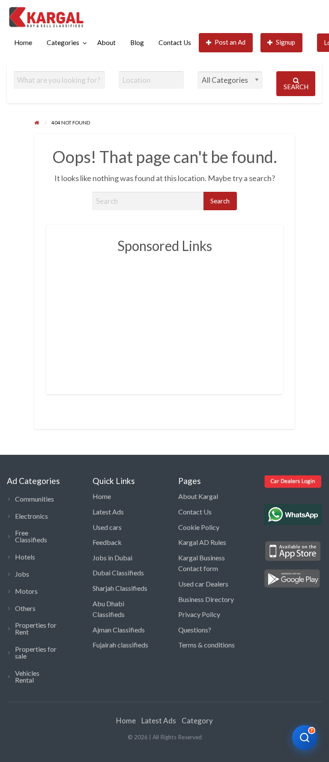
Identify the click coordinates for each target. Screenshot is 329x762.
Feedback (107, 542)
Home (23, 42)
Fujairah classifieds (120, 645)
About (106, 42)
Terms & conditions (206, 645)
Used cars (107, 527)
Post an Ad (230, 42)
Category (197, 720)
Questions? (194, 630)
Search (296, 87)
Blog (137, 42)
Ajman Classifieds (119, 630)
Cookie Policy (198, 527)
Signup (285, 42)
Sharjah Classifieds (120, 588)
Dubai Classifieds (118, 572)
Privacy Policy (199, 614)
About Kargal (198, 496)
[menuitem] (23, 42)
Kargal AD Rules (202, 542)
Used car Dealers (203, 584)
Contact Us (175, 42)
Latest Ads (108, 512)
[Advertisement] (193, 319)
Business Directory (206, 599)
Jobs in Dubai (112, 557)
